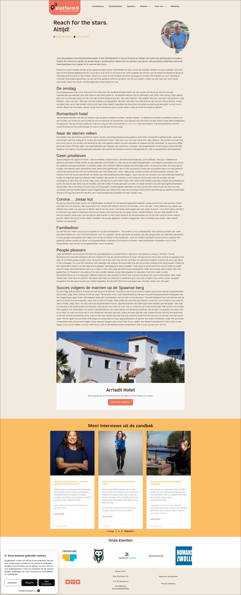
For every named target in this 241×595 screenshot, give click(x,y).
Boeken (143, 6)
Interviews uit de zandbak (126, 425)
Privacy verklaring (168, 584)
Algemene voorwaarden (168, 576)
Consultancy (98, 6)
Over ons (159, 6)
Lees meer (59, 514)
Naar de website (120, 402)
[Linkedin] (78, 582)
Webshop (175, 6)
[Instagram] (73, 582)
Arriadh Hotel (131, 124)
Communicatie (115, 6)
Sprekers (131, 6)
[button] (190, 553)
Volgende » (129, 531)
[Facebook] (67, 582)
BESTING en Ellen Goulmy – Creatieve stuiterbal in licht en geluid (71, 482)
